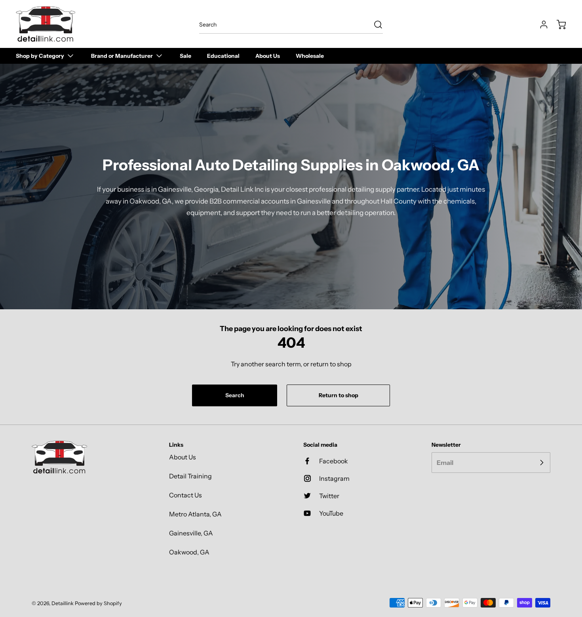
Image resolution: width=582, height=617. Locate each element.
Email (445, 463)
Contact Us (185, 495)
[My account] (540, 24)
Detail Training (190, 476)
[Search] (374, 24)
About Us (182, 457)
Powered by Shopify (98, 603)
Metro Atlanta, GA (195, 514)
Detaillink (62, 603)
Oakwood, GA (189, 552)
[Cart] (557, 24)
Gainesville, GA (191, 533)
